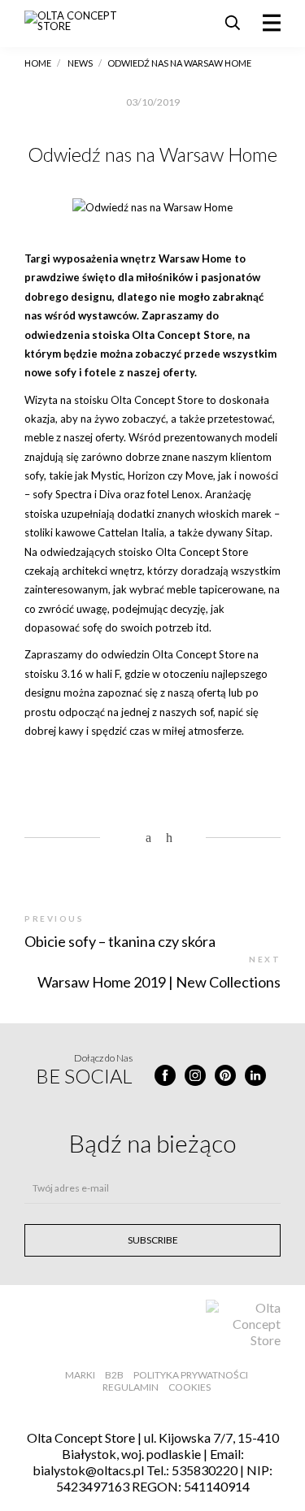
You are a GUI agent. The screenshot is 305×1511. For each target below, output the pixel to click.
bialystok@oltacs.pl (88, 1470)
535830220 (204, 1470)
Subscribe (153, 1240)
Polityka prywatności (190, 1375)
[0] (173, 838)
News (80, 63)
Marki (80, 1375)
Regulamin (130, 1387)
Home (37, 63)
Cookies (189, 1387)
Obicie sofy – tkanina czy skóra (120, 941)
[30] (152, 838)
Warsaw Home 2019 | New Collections (159, 982)
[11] (132, 838)
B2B (114, 1375)
